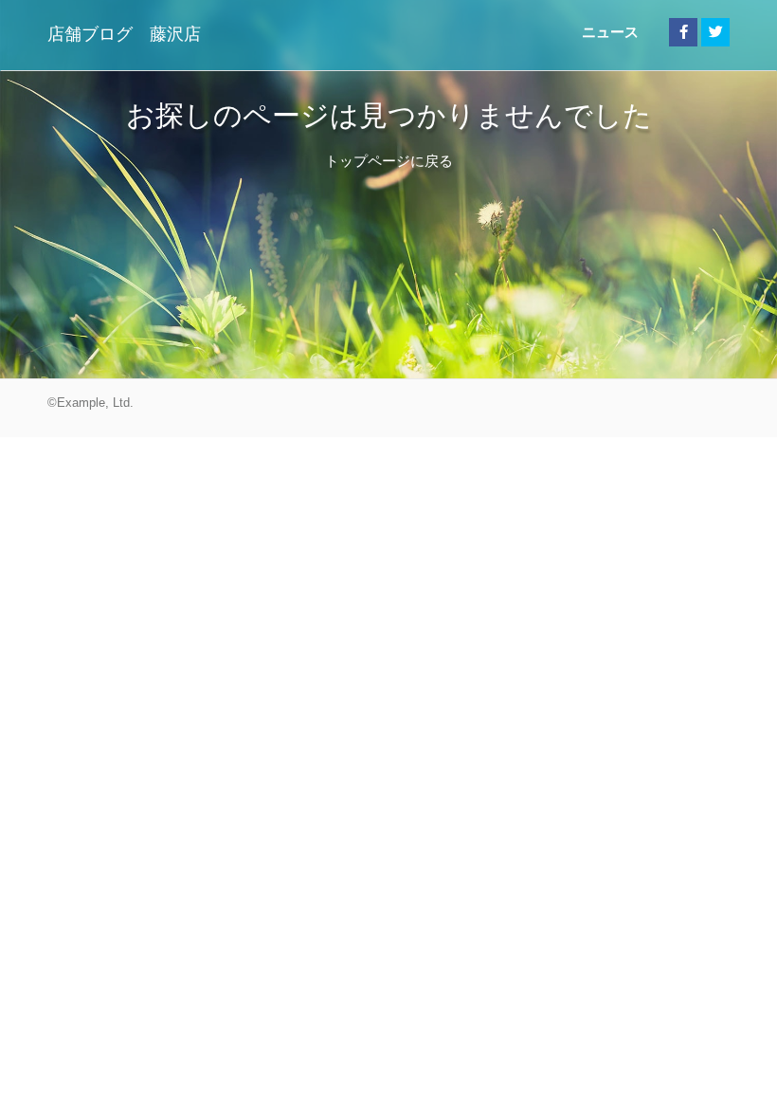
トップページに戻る (389, 161)
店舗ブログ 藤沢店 (124, 34)
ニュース (610, 32)
